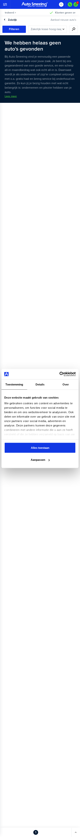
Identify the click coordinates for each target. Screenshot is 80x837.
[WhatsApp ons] (75, 4)
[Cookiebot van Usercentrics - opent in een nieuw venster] (59, 374)
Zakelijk (12, 19)
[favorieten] (61, 4)
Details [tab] (40, 384)
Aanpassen (38, 459)
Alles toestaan (40, 447)
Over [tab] (66, 384)
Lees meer (11, 96)
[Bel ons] (70, 4)
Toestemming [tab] (14, 384)
